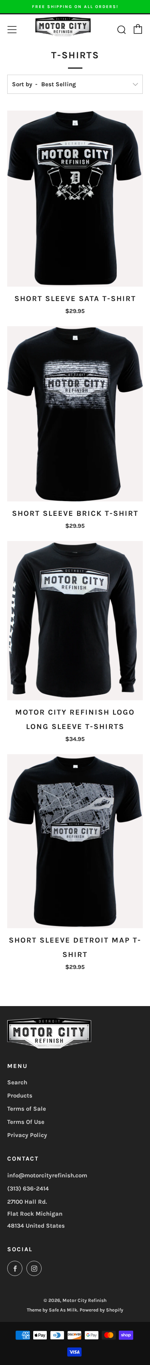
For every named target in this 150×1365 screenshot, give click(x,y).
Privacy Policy (27, 1135)
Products (19, 1095)
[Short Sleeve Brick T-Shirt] (75, 413)
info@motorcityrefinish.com (47, 1175)
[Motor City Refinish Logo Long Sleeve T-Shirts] (75, 620)
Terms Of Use (25, 1121)
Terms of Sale (26, 1108)
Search (17, 1082)
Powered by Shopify (101, 1310)
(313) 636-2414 (28, 1188)
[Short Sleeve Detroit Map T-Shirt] (75, 841)
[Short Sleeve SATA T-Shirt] (75, 199)
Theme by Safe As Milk (52, 1310)
